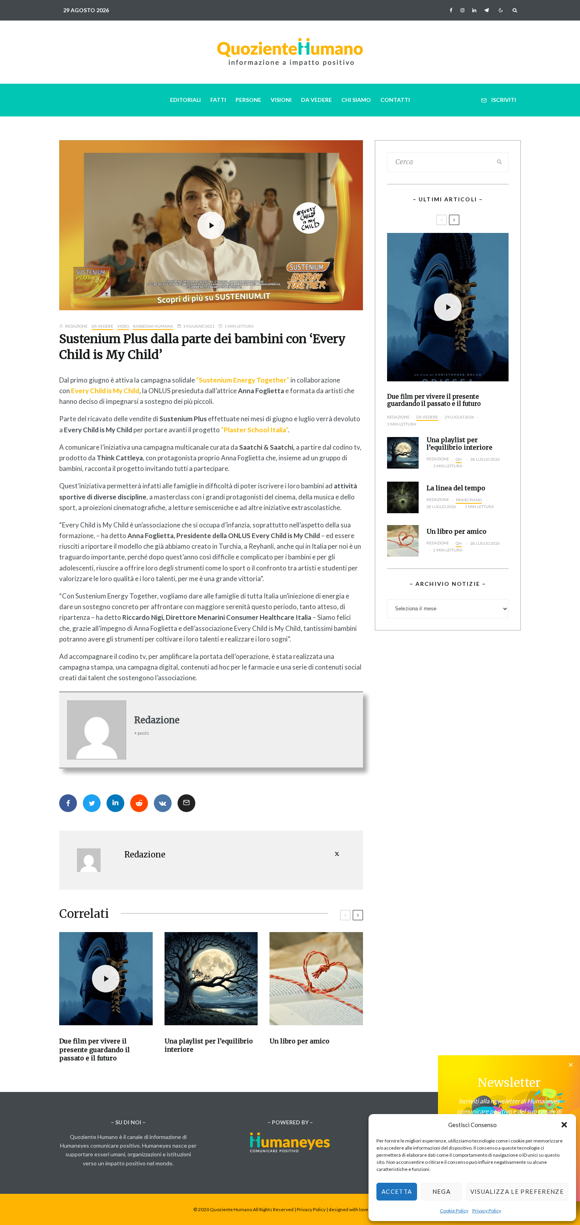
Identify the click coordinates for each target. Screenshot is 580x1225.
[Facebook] (451, 10)
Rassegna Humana (153, 326)
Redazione (76, 326)
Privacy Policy (486, 1211)
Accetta (397, 1191)
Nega (441, 1191)
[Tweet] (92, 803)
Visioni (281, 99)
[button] (564, 1125)
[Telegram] (486, 10)
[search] (500, 162)
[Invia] (139, 803)
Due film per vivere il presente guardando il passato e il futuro (94, 1049)
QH (459, 459)
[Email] (186, 803)
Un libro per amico (299, 1041)
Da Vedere (316, 99)
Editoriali (185, 99)
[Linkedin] (474, 10)
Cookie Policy (454, 1211)
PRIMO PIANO (469, 499)
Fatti (218, 99)
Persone (248, 99)
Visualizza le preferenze (517, 1191)
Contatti (395, 99)
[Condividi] (68, 803)
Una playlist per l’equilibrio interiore (209, 1045)
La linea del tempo (456, 488)
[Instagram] (462, 10)
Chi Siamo (356, 99)
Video (123, 326)
